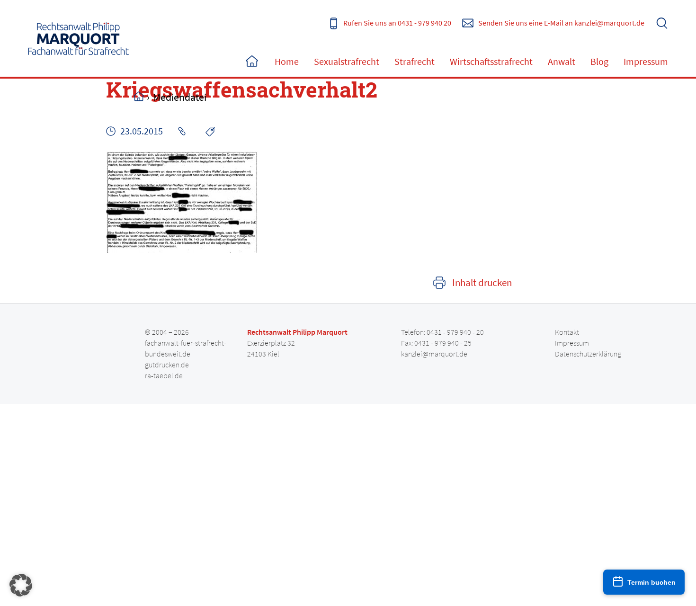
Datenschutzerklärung (588, 353)
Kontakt (567, 332)
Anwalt (561, 61)
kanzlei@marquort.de (434, 353)
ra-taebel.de (164, 375)
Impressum (646, 61)
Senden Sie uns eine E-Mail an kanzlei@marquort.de (561, 22)
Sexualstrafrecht (346, 61)
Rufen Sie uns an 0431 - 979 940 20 (397, 22)
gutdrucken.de (167, 364)
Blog (599, 61)
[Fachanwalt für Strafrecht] (79, 38)
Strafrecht (414, 61)
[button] (21, 585)
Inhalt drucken (482, 282)
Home (251, 61)
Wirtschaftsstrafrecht (491, 61)
